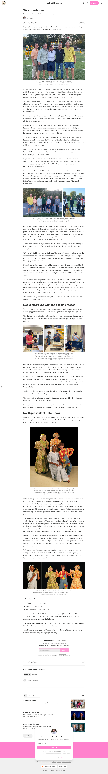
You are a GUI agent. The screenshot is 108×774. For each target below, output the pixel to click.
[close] (70, 729)
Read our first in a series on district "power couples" (38, 715)
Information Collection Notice (53, 753)
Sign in (103, 3)
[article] (54, 704)
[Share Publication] (87, 3)
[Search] (83, 3)
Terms (59, 762)
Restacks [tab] (34, 674)
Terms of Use (62, 751)
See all (27, 736)
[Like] (24, 707)
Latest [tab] (29, 696)
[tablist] (30, 674)
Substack (45, 770)
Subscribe (94, 3)
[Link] (21, 305)
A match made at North (32, 712)
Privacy (54, 762)
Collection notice (66, 762)
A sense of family (30, 701)
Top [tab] (25, 696)
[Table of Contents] (2, 387)
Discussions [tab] (36, 696)
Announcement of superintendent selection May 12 (38, 726)
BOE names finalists (31, 724)
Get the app (62, 766)
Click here (69, 297)
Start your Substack (49, 766)
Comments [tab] (27, 674)
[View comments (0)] (31, 22)
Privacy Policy (66, 753)
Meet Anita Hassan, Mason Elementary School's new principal (41, 703)
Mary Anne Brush (32, 17)
